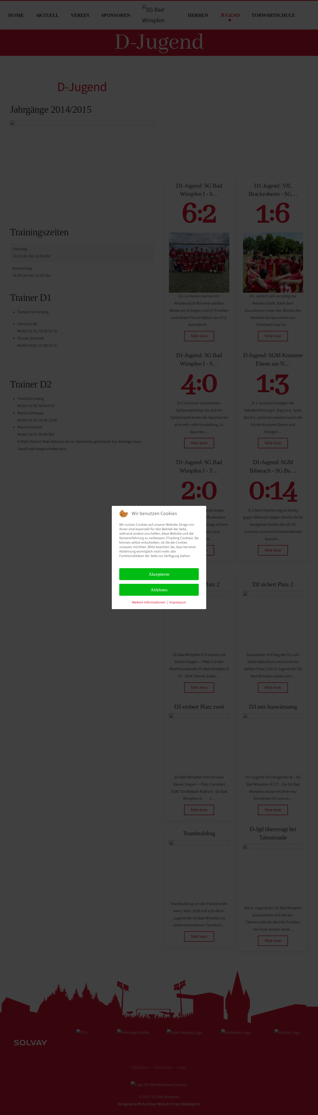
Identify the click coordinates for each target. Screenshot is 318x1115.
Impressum (177, 602)
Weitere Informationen (148, 602)
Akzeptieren (159, 574)
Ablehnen (159, 589)
